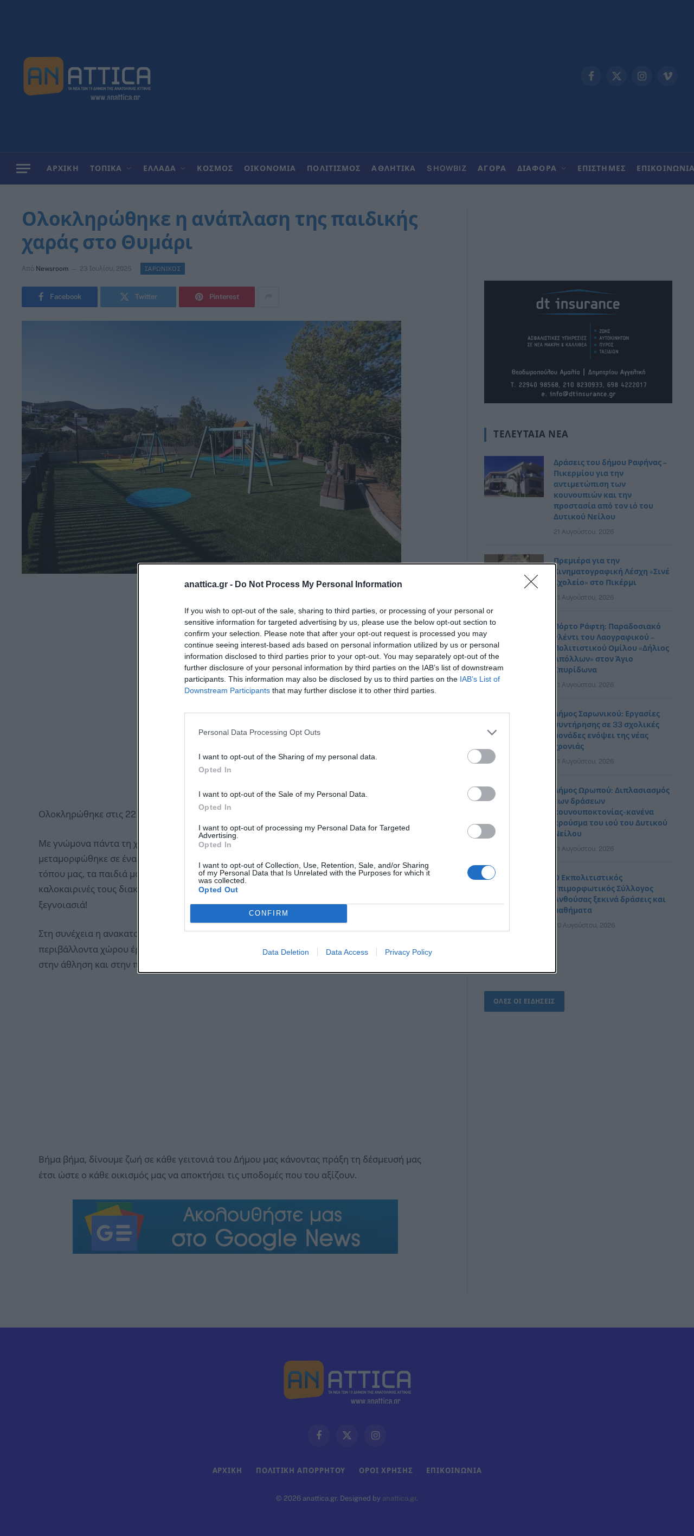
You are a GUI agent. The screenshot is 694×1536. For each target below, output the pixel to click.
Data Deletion (285, 952)
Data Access (347, 952)
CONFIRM (269, 913)
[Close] (534, 585)
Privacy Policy (408, 952)
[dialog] (347, 768)
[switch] (481, 756)
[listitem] (347, 732)
